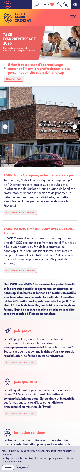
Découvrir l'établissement (20, 212)
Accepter (7, 467)
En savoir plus (14, 79)
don (46, 4)
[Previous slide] (5, 126)
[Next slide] (74, 126)
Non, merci (22, 467)
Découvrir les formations (20, 363)
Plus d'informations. (12, 462)
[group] (40, 127)
